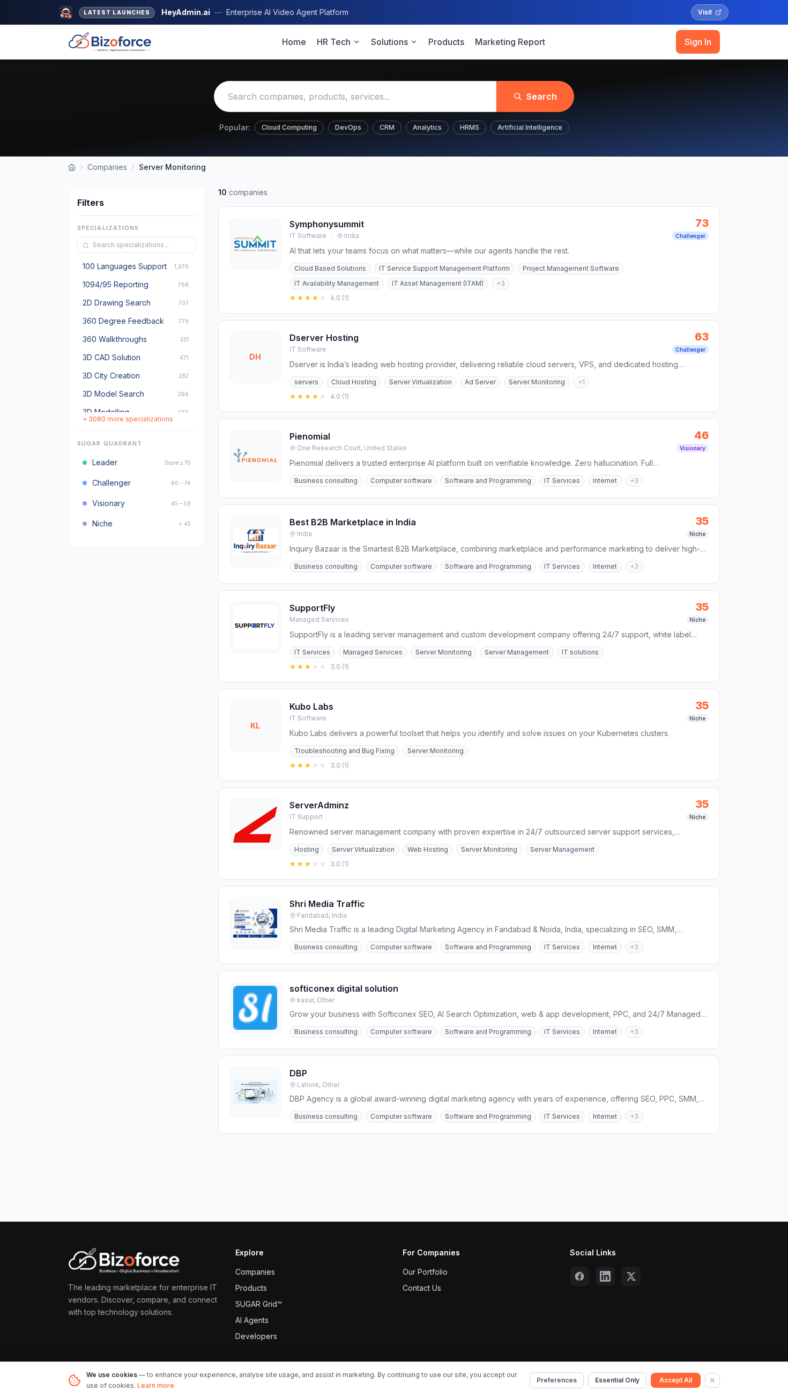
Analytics (427, 127)
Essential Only (617, 1380)
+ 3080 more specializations (128, 419)
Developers (256, 1336)
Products (446, 41)
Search (541, 96)
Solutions (389, 41)
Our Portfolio (425, 1271)
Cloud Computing (289, 127)
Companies (107, 167)
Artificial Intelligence (529, 127)
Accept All (675, 1380)
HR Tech (334, 41)
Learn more (155, 1385)
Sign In (698, 41)
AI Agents (252, 1320)
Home (294, 41)
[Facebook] (579, 1276)
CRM (387, 127)
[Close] (712, 1380)
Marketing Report (510, 41)
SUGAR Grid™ (258, 1303)
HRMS (469, 127)
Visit (705, 12)
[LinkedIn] (605, 1276)
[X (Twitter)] (631, 1276)
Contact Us (422, 1287)
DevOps (348, 127)
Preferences (557, 1380)
